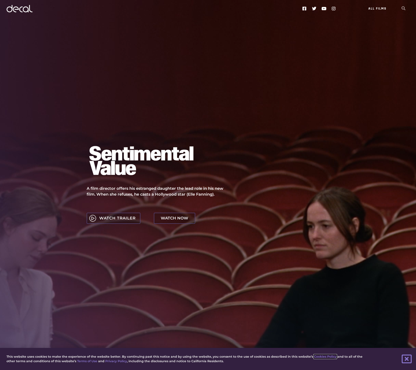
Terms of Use (87, 361)
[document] (208, 185)
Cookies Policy (325, 357)
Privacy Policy (116, 361)
